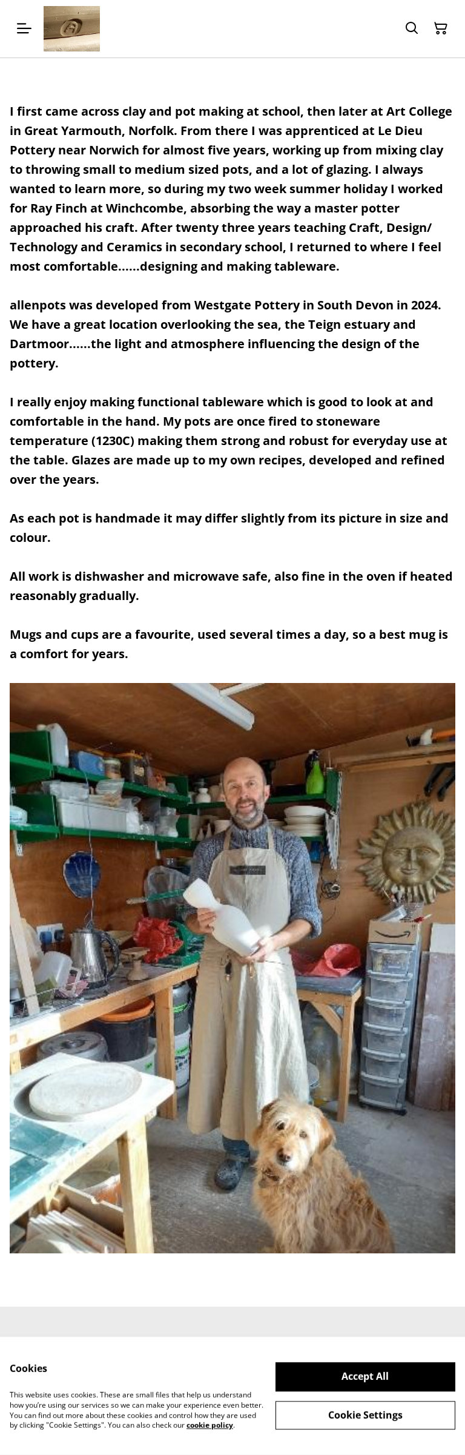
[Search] (411, 28)
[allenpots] (72, 28)
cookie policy (209, 1425)
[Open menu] (24, 28)
